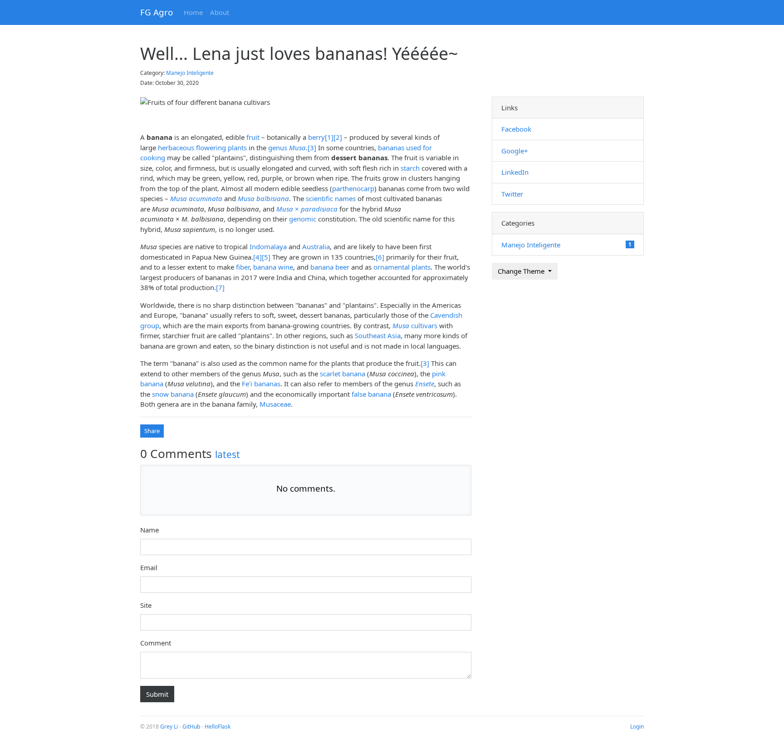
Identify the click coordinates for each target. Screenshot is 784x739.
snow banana (173, 394)
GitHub (191, 726)
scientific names (331, 198)
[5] (266, 256)
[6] (380, 256)
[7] (220, 287)
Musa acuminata (196, 198)
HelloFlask (217, 726)
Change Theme (522, 271)
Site (146, 605)
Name (149, 529)
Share (152, 431)
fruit (253, 137)
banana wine (273, 266)
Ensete (424, 383)
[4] (257, 256)
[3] (312, 147)
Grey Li (169, 726)
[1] (329, 137)
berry (316, 137)
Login (637, 726)
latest (227, 454)
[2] (337, 137)
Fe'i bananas (261, 383)
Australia (316, 246)
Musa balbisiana (263, 198)
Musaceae (275, 404)
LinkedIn (515, 172)
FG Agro (156, 12)
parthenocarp (353, 188)
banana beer (329, 266)
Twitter (512, 193)
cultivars (414, 325)
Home (193, 12)
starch (410, 167)
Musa (297, 147)
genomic (302, 218)
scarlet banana (342, 373)
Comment (155, 642)
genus (277, 147)
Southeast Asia (378, 335)
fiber (243, 266)
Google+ (514, 150)
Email (148, 567)
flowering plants (221, 147)
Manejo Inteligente (190, 73)
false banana (371, 394)
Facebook (516, 128)
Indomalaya (268, 246)
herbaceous (176, 147)
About (219, 12)
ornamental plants (402, 266)
